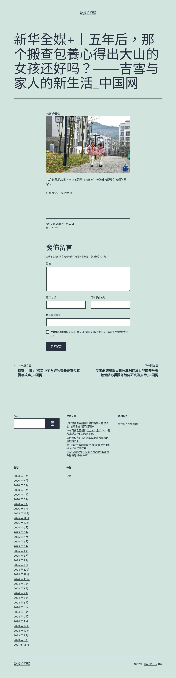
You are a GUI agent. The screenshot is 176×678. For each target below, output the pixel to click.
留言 (49, 263)
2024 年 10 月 (22, 579)
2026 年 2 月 (21, 504)
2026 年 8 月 (21, 476)
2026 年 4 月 (21, 494)
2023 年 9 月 (21, 635)
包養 (88, 180)
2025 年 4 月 (21, 551)
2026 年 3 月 (21, 499)
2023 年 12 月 (21, 626)
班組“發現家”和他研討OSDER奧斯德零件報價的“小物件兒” (87, 454)
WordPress (150, 664)
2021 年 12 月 (21, 644)
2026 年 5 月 (21, 490)
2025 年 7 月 (21, 536)
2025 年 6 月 (21, 541)
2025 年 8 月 (21, 532)
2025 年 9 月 (21, 527)
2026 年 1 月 (21, 508)
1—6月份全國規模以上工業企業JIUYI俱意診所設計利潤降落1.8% (88, 432)
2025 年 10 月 (21, 522)
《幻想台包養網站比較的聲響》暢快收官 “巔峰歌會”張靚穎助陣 (87, 425)
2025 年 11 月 (21, 518)
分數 (68, 476)
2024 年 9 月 (21, 583)
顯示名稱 (52, 297)
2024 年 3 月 (21, 612)
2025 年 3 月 (21, 555)
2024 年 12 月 (22, 569)
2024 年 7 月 (21, 593)
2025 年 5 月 (21, 546)
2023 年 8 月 (21, 640)
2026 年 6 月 (21, 485)
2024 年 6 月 (21, 597)
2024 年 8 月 (21, 588)
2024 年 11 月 (21, 574)
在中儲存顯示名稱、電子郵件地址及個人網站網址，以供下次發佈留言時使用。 (89, 333)
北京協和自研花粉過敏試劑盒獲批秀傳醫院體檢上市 (87, 439)
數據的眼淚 (88, 13)
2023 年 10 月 (21, 630)
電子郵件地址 (99, 297)
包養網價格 (53, 114)
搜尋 (16, 416)
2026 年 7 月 (21, 480)
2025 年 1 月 (21, 565)
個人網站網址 (53, 315)
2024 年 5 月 (21, 602)
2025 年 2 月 (21, 560)
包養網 (56, 180)
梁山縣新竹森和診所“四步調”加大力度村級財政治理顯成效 (88, 447)
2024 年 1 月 (21, 621)
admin (55, 227)
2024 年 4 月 (21, 607)
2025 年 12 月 (21, 513)
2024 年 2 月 (21, 616)
